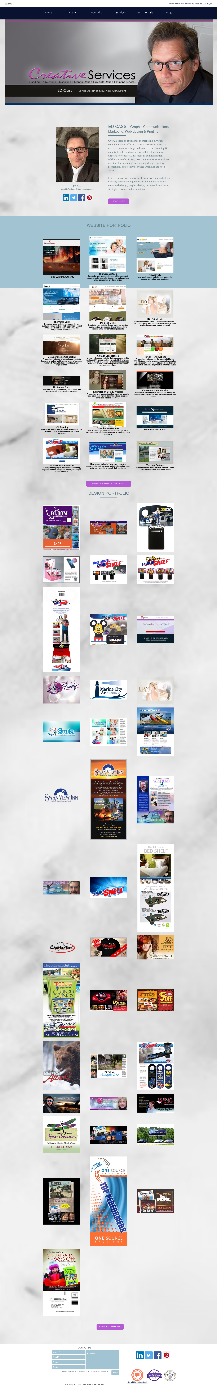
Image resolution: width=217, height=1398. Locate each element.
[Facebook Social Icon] (81, 197)
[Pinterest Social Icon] (89, 197)
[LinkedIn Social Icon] (66, 197)
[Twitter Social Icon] (73, 197)
